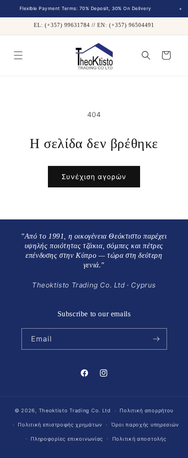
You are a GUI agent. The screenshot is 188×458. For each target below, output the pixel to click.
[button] (18, 55)
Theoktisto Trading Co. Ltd (75, 410)
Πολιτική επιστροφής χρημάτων (60, 424)
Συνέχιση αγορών (94, 176)
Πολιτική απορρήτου (146, 410)
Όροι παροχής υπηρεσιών (145, 424)
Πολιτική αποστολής (139, 439)
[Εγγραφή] (156, 339)
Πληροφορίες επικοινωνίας (67, 439)
